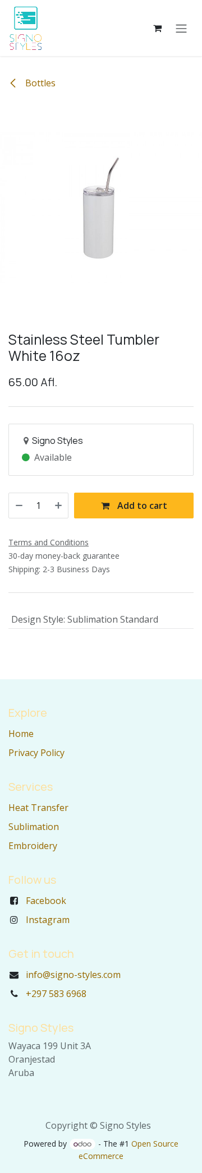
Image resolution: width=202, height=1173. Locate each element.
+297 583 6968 (56, 993)
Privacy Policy (36, 753)
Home (21, 733)
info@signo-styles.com (73, 974)
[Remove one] (19, 505)
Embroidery (32, 846)
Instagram (48, 920)
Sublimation (33, 826)
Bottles (39, 83)
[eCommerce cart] (157, 28)
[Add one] (58, 505)
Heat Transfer (38, 807)
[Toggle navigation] (181, 28)
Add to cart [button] (141, 505)
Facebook (46, 900)
